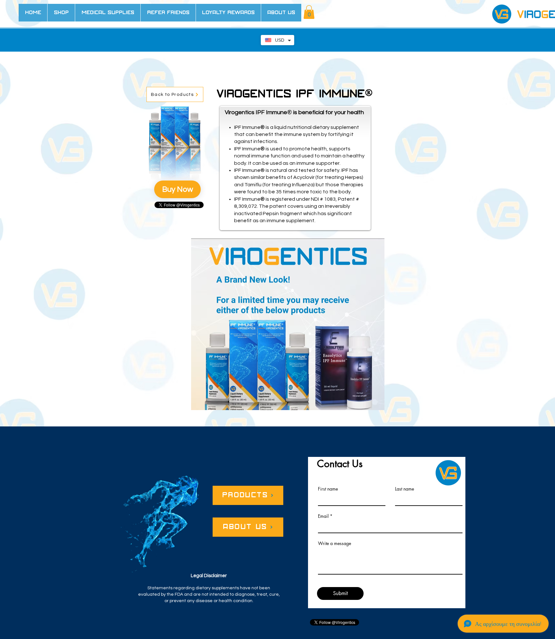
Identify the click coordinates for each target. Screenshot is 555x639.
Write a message (334, 543)
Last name (404, 489)
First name (328, 489)
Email (323, 516)
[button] (309, 12)
